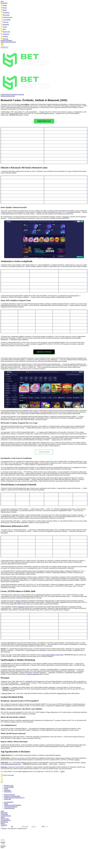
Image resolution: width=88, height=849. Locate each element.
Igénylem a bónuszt (44, 352)
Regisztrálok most (44, 121)
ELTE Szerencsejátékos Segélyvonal (11, 764)
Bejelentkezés (13, 94)
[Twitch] (2, 782)
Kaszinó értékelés (9, 787)
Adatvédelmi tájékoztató (10, 806)
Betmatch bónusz (62, 693)
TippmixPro (65, 216)
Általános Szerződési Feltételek (12, 805)
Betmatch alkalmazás (32, 674)
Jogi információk (8, 802)
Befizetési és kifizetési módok (12, 796)
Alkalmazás (21, 94)
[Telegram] (2, 779)
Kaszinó (3, 94)
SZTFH (53, 218)
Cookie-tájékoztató (9, 808)
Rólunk (6, 803)
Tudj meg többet (44, 452)
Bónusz (8, 94)
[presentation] (44, 841)
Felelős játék (7, 799)
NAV (46, 604)
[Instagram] (2, 777)
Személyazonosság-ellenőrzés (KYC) (14, 797)
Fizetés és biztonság (9, 794)
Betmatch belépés (7, 693)
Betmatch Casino (8, 785)
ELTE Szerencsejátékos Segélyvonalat (52, 654)
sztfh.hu (68, 705)
